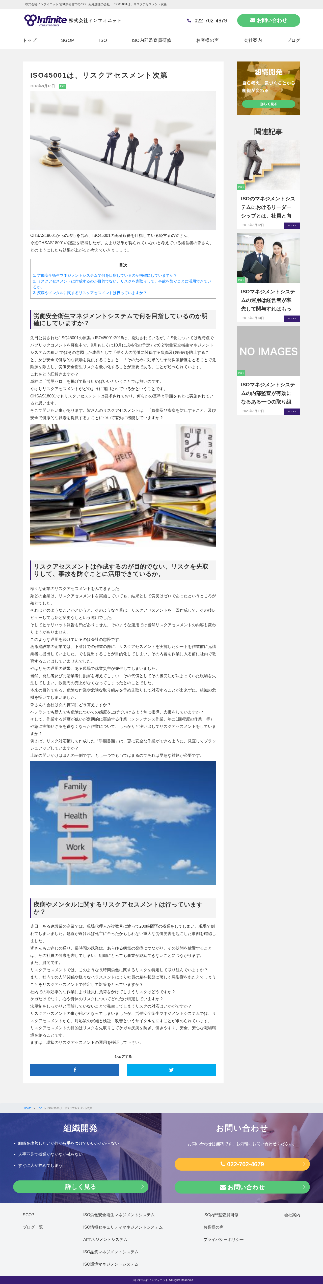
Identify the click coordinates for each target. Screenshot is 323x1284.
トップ (29, 40)
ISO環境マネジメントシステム (111, 1264)
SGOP (67, 40)
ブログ (293, 40)
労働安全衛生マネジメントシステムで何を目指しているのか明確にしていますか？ (105, 275)
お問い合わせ (271, 20)
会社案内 (253, 40)
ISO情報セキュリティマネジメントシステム (123, 1227)
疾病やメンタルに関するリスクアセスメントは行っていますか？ (90, 293)
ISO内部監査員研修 (151, 40)
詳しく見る (80, 1186)
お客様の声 (207, 40)
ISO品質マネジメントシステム (111, 1252)
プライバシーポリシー (223, 1239)
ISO (103, 40)
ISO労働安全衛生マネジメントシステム (119, 1215)
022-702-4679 (210, 20)
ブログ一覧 (33, 1227)
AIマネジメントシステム (105, 1239)
